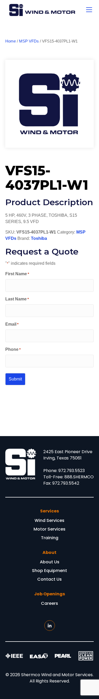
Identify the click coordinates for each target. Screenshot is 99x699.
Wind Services (49, 520)
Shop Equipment (49, 571)
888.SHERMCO (79, 477)
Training (49, 538)
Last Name (17, 299)
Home (10, 41)
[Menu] (89, 10)
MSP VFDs (29, 41)
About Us (49, 562)
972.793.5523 (71, 471)
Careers (49, 603)
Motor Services (49, 529)
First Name (17, 274)
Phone (13, 349)
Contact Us (49, 579)
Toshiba (39, 238)
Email (11, 324)
